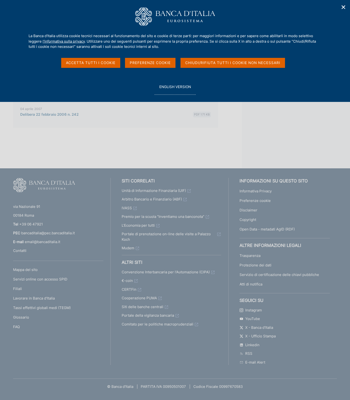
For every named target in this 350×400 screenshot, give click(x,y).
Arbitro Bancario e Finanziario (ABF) (152, 199)
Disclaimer (248, 210)
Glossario (21, 317)
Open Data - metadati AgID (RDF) (267, 229)
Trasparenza (250, 255)
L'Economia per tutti (138, 225)
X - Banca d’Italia (259, 327)
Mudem (128, 248)
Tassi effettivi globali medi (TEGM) (42, 307)
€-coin (127, 280)
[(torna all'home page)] (44, 186)
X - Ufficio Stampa (260, 336)
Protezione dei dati (255, 265)
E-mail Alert (255, 362)
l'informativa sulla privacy (64, 41)
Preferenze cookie (255, 200)
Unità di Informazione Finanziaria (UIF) (154, 190)
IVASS (127, 208)
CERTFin (129, 289)
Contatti (19, 250)
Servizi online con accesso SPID (40, 279)
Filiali (17, 288)
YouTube (252, 318)
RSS (248, 353)
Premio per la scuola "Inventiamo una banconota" (163, 216)
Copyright (248, 219)
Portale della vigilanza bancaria (148, 315)
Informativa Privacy (256, 191)
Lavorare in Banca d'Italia (34, 298)
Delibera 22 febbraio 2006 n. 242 (49, 114)
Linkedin (252, 345)
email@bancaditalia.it (42, 242)
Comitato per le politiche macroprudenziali (157, 324)
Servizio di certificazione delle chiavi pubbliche (279, 274)
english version (175, 89)
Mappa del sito (25, 269)
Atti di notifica (251, 284)
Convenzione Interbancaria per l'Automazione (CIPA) (166, 272)
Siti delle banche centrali (142, 307)
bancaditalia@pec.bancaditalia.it (48, 233)
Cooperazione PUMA (139, 298)
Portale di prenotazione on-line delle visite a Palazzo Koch (166, 237)
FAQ (16, 327)
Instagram (253, 310)
